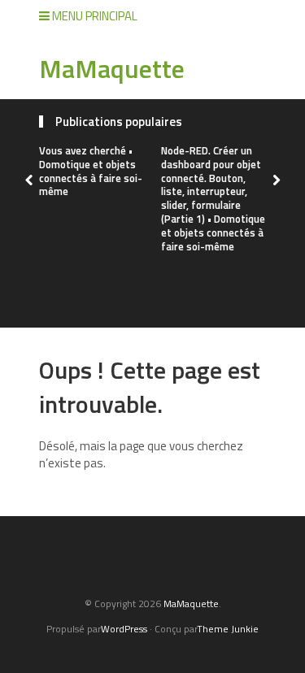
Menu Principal (93, 16)
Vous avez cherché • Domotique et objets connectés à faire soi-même (90, 171)
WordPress (124, 628)
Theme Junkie (228, 628)
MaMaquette (112, 68)
